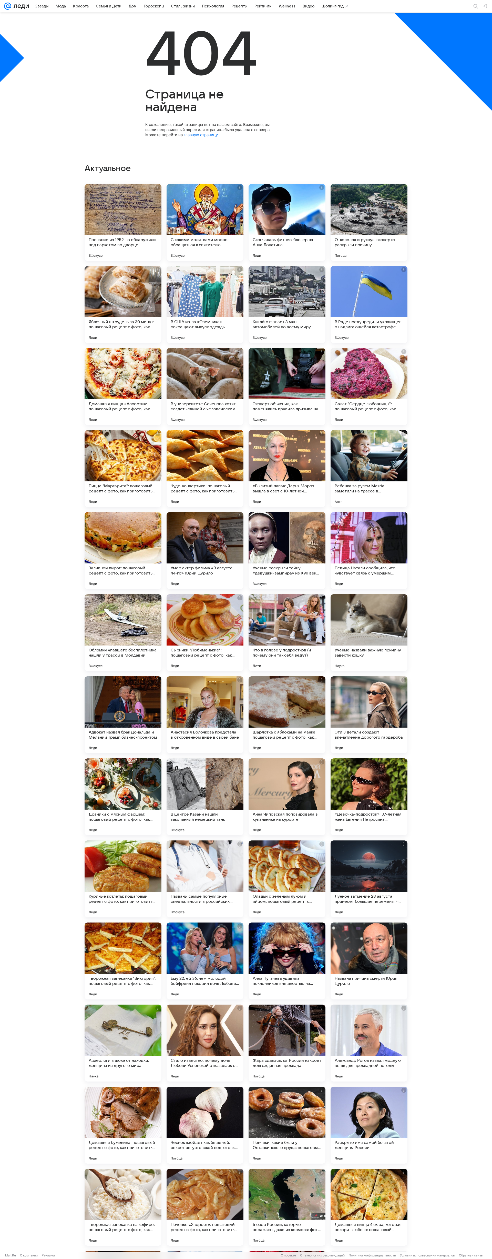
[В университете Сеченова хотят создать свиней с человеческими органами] (205, 386)
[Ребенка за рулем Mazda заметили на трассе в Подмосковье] (369, 468)
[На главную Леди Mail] (20, 6)
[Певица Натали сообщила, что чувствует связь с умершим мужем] (369, 550)
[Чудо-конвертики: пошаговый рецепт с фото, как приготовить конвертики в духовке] (205, 468)
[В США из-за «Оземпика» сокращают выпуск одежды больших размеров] (205, 304)
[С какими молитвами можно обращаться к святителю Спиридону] (205, 222)
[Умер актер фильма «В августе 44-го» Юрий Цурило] (205, 550)
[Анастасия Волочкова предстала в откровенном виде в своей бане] (205, 714)
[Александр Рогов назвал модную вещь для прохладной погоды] (369, 1043)
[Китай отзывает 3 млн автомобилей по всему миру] (287, 304)
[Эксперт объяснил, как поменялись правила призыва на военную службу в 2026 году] (287, 386)
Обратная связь (471, 1255)
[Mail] (7, 6)
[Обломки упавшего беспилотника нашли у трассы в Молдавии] (123, 632)
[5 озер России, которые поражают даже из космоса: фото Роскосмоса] (287, 1207)
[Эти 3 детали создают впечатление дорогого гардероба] (369, 714)
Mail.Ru (10, 1255)
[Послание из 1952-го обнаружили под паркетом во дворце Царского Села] (123, 222)
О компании (29, 1255)
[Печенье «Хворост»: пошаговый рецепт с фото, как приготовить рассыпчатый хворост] (205, 1207)
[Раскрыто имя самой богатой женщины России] (369, 1125)
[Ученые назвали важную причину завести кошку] (369, 632)
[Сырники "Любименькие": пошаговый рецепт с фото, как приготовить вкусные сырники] (205, 632)
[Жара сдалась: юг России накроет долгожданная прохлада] (287, 1043)
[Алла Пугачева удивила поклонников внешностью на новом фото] (287, 961)
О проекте (288, 1255)
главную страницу (201, 134)
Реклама (48, 1255)
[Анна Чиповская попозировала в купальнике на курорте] (287, 796)
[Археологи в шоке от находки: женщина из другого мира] (123, 1043)
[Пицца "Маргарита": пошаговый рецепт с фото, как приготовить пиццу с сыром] (123, 468)
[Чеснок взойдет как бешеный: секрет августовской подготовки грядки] (205, 1125)
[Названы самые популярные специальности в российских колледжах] (205, 878)
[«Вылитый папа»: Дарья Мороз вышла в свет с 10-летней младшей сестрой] (287, 468)
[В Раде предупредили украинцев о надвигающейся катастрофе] (369, 304)
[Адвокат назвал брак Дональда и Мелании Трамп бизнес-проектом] (123, 714)
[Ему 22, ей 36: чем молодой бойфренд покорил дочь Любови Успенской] (205, 961)
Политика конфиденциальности (372, 1255)
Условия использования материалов (427, 1255)
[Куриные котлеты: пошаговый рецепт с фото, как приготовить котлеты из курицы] (123, 878)
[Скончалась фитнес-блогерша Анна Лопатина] (287, 222)
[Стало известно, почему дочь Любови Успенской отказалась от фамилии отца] (205, 1043)
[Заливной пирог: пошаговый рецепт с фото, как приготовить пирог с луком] (123, 550)
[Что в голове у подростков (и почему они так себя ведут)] (287, 632)
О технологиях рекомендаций (322, 1255)
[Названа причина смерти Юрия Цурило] (369, 961)
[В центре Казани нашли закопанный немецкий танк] (205, 796)
